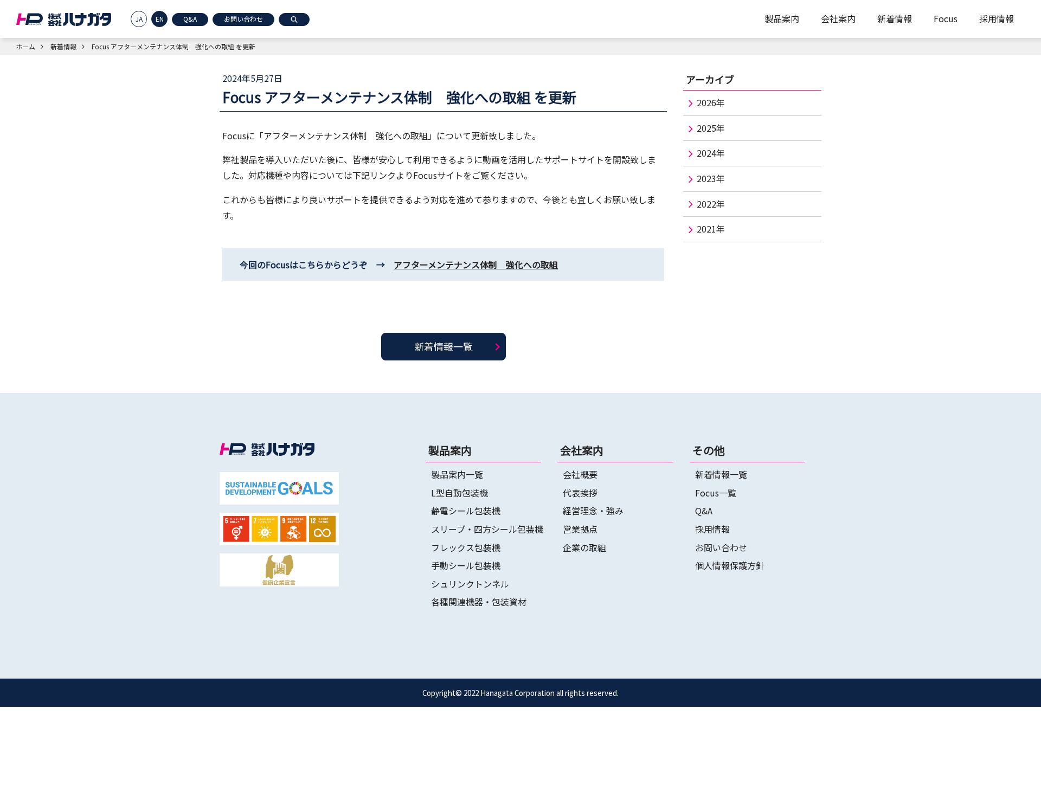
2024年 (711, 152)
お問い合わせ (243, 18)
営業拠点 (580, 529)
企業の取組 (584, 547)
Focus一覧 (715, 492)
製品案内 (781, 18)
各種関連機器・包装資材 (478, 601)
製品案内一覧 (457, 474)
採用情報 (996, 18)
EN (160, 18)
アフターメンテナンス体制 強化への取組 (476, 264)
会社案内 (838, 18)
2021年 (711, 228)
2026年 (711, 102)
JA (139, 18)
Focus (946, 18)
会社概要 (580, 474)
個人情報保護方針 (729, 565)
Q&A (190, 18)
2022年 (711, 203)
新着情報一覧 (443, 346)
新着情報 (894, 18)
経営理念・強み (593, 510)
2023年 (711, 178)
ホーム (25, 46)
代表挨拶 (580, 492)
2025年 (711, 127)
